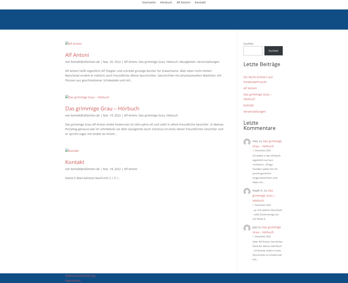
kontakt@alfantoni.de (85, 62)
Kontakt (200, 2)
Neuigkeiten (187, 62)
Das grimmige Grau (152, 62)
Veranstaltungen (208, 62)
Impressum (73, 280)
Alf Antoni (183, 2)
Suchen (248, 44)
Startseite (149, 2)
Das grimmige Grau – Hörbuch (102, 108)
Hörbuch (166, 2)
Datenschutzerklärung (80, 276)
